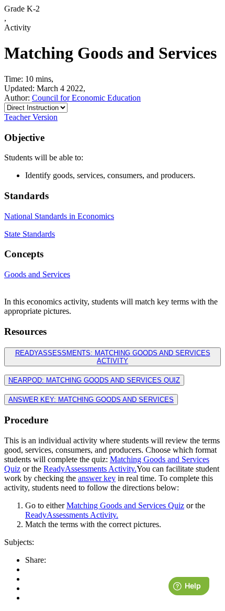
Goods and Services (37, 274)
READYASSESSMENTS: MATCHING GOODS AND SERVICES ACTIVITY (112, 357)
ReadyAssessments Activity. (90, 468)
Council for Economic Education (86, 97)
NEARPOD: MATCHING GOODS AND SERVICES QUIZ (94, 380)
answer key (97, 478)
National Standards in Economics (59, 216)
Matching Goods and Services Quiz (125, 505)
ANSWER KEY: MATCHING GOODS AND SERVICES (91, 399)
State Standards (29, 234)
